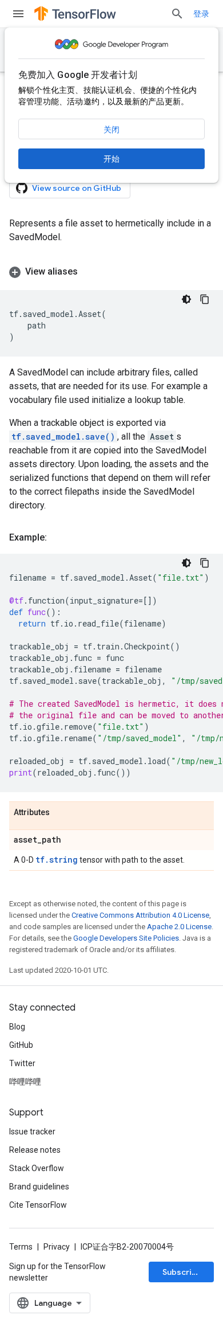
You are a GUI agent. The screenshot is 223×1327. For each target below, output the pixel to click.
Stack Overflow (36, 1168)
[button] (111, 272)
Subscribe (182, 1272)
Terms (21, 1246)
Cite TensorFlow (38, 1204)
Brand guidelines (39, 1186)
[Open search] (177, 14)
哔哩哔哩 (25, 1081)
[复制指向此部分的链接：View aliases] (89, 272)
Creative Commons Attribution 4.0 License (140, 915)
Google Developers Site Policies (126, 938)
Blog (17, 1026)
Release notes (35, 1149)
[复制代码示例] (205, 299)
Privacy (56, 1246)
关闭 (111, 129)
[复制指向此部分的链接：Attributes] (61, 813)
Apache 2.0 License (179, 926)
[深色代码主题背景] (186, 299)
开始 (111, 159)
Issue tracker (32, 1131)
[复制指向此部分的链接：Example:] (58, 538)
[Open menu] (18, 14)
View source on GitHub (76, 188)
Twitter (22, 1063)
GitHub (21, 1045)
